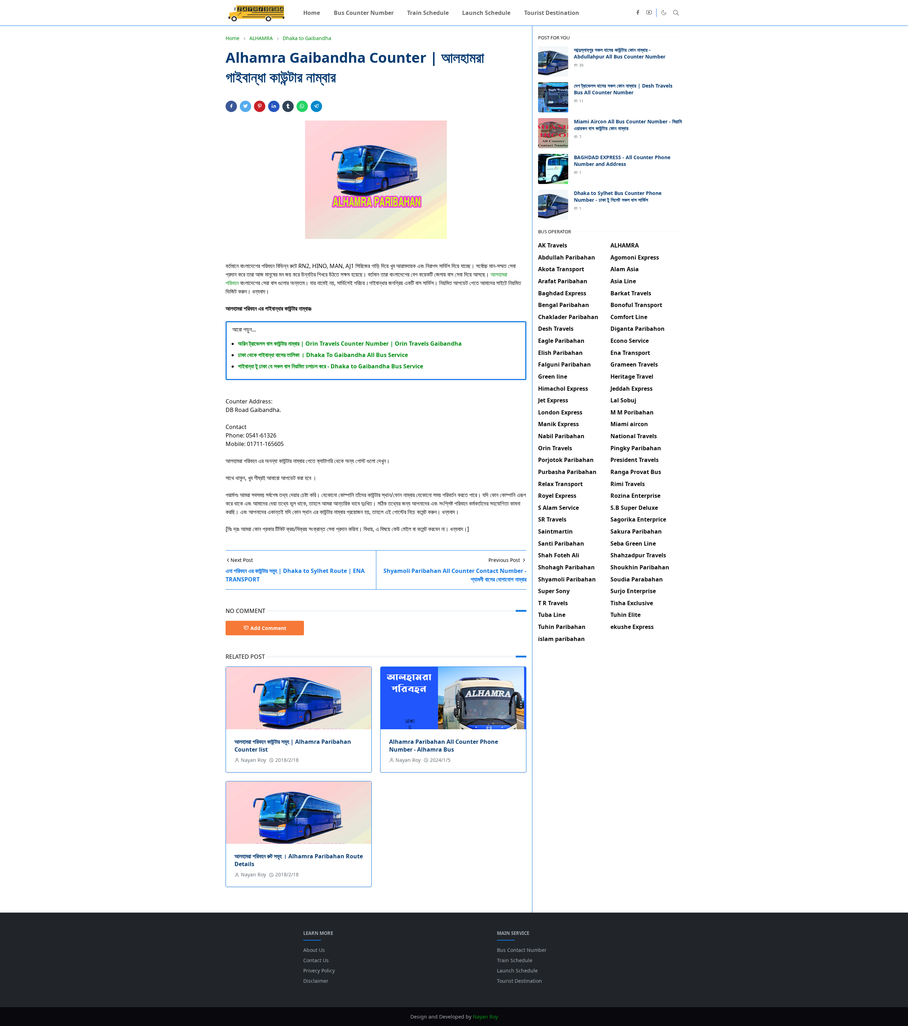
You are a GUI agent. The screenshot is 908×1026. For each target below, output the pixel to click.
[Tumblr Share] (288, 106)
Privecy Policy (319, 970)
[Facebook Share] (231, 106)
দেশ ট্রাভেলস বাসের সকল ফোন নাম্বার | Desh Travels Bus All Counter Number (623, 89)
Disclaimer (315, 980)
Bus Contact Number (522, 950)
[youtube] (649, 13)
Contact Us (316, 960)
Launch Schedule (517, 970)
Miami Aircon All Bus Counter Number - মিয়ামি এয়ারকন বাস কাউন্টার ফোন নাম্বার (628, 125)
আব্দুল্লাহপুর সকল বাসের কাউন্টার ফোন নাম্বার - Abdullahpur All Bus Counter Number (619, 53)
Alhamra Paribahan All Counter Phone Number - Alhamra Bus (443, 745)
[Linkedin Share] (273, 106)
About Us (314, 950)
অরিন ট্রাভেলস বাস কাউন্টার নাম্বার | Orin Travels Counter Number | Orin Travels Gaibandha (350, 343)
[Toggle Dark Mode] (664, 12)
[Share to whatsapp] (302, 106)
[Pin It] (259, 106)
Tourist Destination (519, 980)
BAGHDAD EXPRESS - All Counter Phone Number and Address (622, 160)
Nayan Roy (485, 1016)
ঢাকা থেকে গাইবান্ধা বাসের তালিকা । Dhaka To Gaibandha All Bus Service (323, 355)
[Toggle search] (676, 12)
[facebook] (637, 13)
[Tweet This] (245, 106)
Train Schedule (514, 960)
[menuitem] (312, 13)
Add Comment (268, 628)
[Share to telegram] (316, 106)
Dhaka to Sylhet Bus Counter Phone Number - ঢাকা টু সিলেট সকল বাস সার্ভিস (617, 196)
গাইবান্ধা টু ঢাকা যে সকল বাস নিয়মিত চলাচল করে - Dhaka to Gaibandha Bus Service (330, 366)
